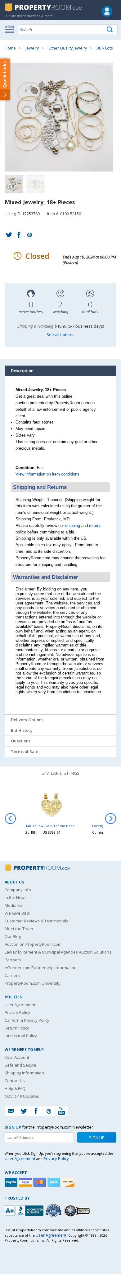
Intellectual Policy (21, 1036)
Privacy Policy (17, 1012)
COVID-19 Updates (22, 1096)
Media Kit (13, 905)
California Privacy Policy (27, 1020)
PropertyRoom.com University (32, 983)
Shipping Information (24, 1073)
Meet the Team (19, 928)
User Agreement (20, 1004)
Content (6, 79)
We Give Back (17, 913)
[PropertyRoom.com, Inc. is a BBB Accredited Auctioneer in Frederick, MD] (25, 1210)
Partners (13, 960)
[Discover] (69, 1182)
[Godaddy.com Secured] (78, 1210)
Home (10, 48)
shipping (72, 525)
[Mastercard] (40, 1182)
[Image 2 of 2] (35, 184)
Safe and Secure (20, 1065)
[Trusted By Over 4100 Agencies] (54, 1210)
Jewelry (32, 48)
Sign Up (97, 1137)
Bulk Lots (104, 48)
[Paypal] (12, 1182)
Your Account (17, 1057)
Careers (12, 975)
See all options (60, 334)
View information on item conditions (47, 474)
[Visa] (26, 1182)
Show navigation (11, 29)
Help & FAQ (15, 1088)
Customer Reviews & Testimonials (36, 921)
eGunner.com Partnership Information (41, 967)
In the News (16, 897)
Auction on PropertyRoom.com (33, 944)
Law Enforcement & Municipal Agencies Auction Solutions (58, 952)
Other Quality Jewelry (67, 48)
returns (95, 525)
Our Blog (13, 936)
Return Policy (17, 1028)
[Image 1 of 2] (60, 117)
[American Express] (54, 1182)
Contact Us (15, 1080)
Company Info (18, 890)
